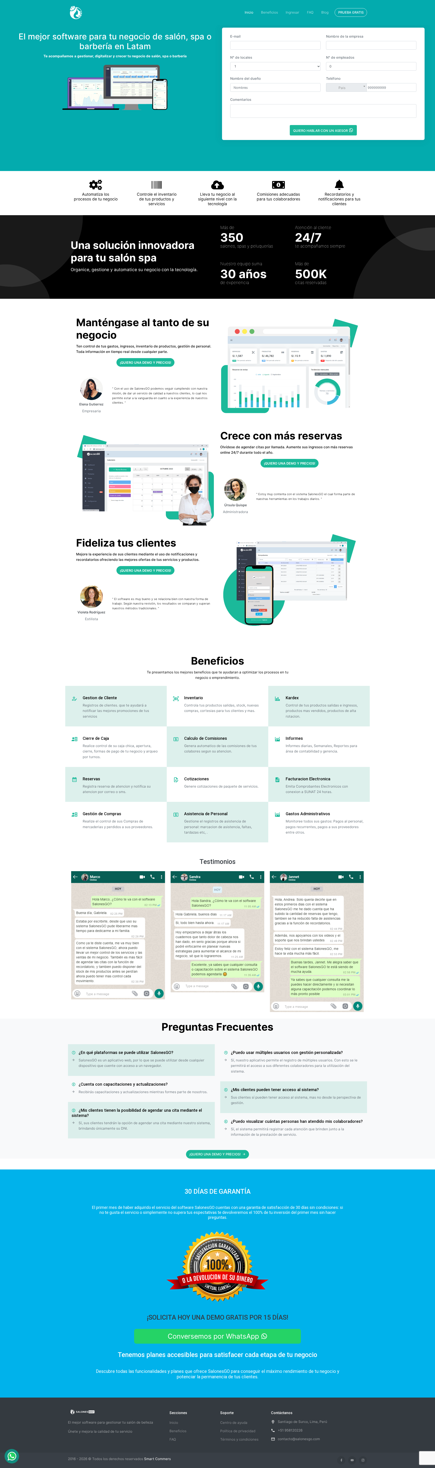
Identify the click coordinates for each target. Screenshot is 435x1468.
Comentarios (240, 99)
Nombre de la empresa (344, 36)
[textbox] (352, 88)
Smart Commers (157, 1459)
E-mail (235, 36)
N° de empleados (340, 57)
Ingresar (292, 12)
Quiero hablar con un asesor (321, 131)
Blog (325, 12)
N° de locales (241, 57)
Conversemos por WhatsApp (214, 1336)
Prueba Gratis (351, 12)
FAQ (310, 12)
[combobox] (352, 87)
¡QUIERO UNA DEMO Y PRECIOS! (215, 1154)
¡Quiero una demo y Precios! (145, 362)
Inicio (249, 12)
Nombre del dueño (245, 78)
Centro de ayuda (233, 1422)
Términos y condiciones (239, 1439)
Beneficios (269, 12)
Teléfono (333, 78)
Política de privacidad (237, 1431)
